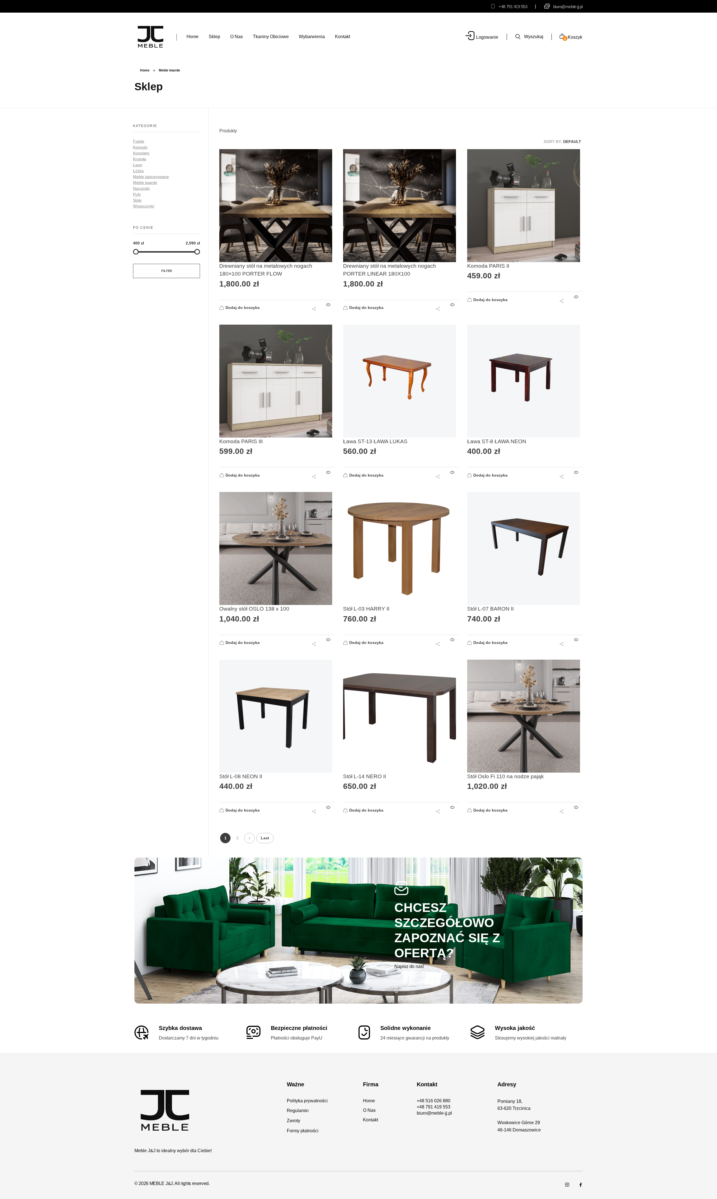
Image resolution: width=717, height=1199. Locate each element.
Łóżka (138, 170)
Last (265, 838)
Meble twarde (145, 182)
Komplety (141, 153)
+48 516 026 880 (433, 1100)
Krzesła (139, 159)
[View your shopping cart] (560, 37)
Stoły (137, 200)
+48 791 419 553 (513, 6)
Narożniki (141, 188)
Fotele (138, 141)
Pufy (137, 194)
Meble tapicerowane (151, 176)
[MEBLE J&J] (150, 36)
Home (145, 70)
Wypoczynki (143, 206)
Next (249, 838)
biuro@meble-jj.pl (568, 6)
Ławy (137, 165)
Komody (140, 147)
